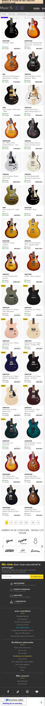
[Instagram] (27, 691)
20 (26, 523)
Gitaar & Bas (12, 14)
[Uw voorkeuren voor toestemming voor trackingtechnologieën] (41, 702)
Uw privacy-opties (15, 700)
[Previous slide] (3, 546)
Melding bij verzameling (12, 703)
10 (21, 523)
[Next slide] (42, 546)
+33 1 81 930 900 (24, 597)
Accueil (4, 14)
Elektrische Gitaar (21, 14)
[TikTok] (17, 691)
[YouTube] (37, 691)
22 (33, 523)
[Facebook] (8, 691)
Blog (22, 670)
